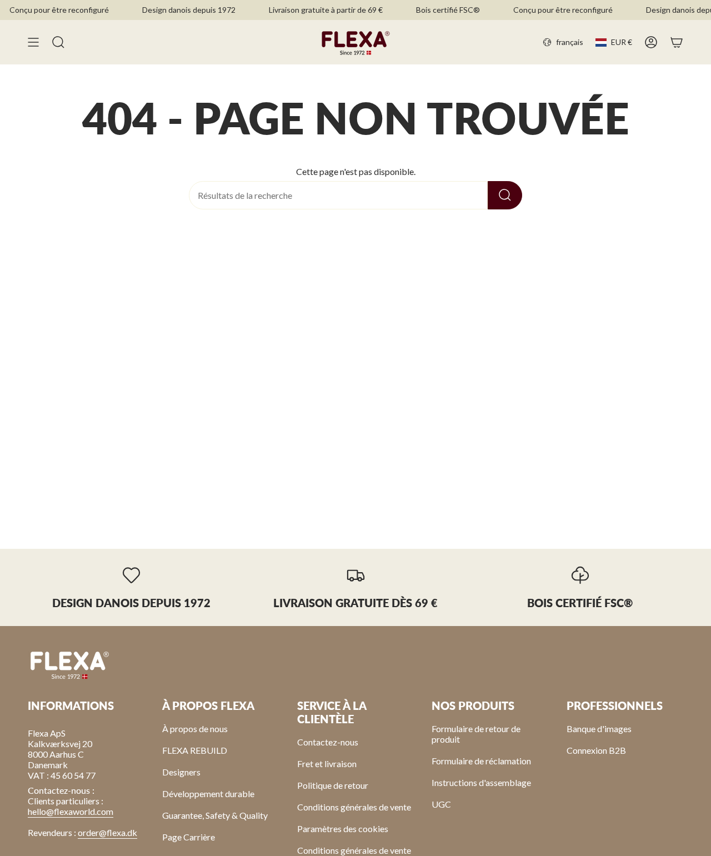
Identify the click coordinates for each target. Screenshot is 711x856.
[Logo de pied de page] (69, 664)
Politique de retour (332, 785)
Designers (181, 772)
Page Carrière (188, 837)
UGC (441, 804)
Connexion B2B (596, 750)
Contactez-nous (327, 742)
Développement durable (208, 793)
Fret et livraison (327, 763)
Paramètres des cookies (342, 828)
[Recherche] (505, 195)
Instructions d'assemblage (481, 782)
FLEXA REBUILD (194, 750)
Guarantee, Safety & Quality (215, 815)
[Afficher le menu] (33, 42)
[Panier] (676, 42)
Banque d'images (599, 728)
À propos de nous (195, 728)
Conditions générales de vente (354, 807)
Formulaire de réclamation (481, 760)
